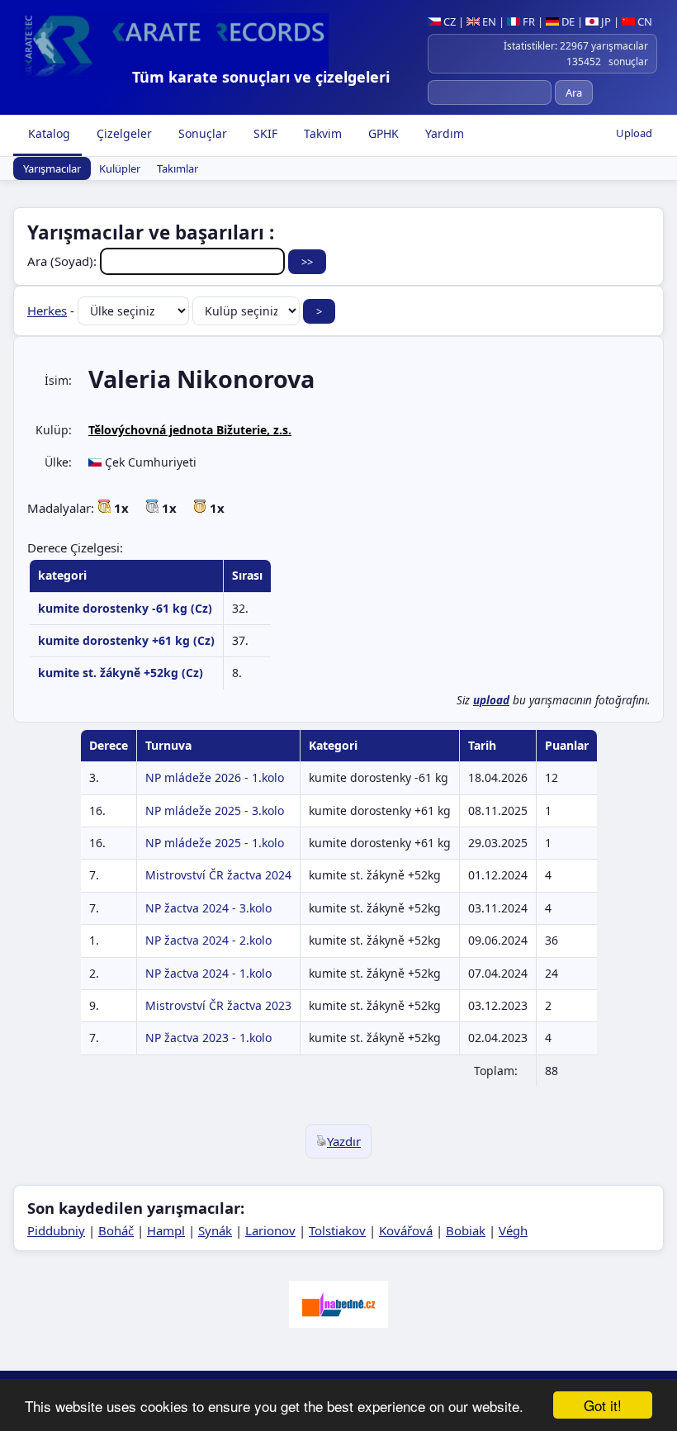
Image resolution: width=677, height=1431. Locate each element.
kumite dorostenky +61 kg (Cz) (126, 640)
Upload (634, 133)
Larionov (270, 1230)
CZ (448, 21)
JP (605, 21)
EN (488, 21)
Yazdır (344, 1141)
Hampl (166, 1230)
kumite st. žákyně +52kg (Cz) (120, 672)
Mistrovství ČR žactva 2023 (218, 1005)
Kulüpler (119, 168)
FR (527, 21)
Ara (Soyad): (63, 261)
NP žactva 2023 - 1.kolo (208, 1037)
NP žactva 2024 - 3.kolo (208, 908)
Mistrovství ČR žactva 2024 (218, 875)
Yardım (443, 133)
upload (491, 700)
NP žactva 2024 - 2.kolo (208, 940)
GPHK (382, 133)
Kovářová (406, 1230)
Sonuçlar (201, 133)
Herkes (47, 310)
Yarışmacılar (52, 168)
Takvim (321, 133)
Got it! (603, 1405)
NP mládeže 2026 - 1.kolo (214, 777)
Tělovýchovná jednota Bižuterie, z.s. (189, 430)
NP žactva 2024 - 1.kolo (208, 973)
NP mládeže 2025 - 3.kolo (214, 810)
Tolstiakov (337, 1230)
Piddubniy (56, 1230)
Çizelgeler (122, 133)
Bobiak (465, 1230)
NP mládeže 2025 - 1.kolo (214, 843)
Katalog (47, 133)
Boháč (116, 1230)
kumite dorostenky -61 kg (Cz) (125, 608)
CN (643, 21)
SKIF (263, 133)
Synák (215, 1230)
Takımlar (177, 168)
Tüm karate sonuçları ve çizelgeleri (261, 77)
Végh (513, 1230)
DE (567, 21)
